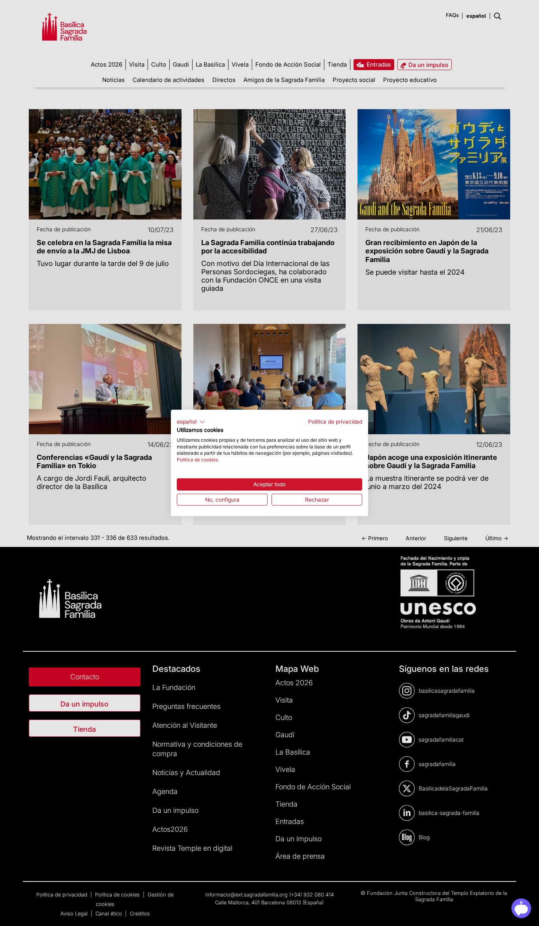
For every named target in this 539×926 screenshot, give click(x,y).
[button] (191, 422)
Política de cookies (197, 460)
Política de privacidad (335, 421)
